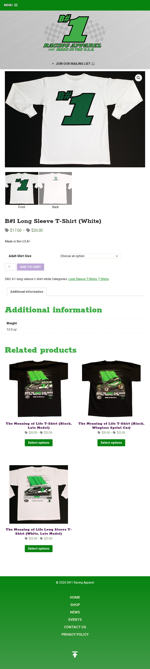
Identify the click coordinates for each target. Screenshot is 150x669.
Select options (38, 443)
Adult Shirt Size (20, 256)
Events (75, 620)
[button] (11, 5)
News (75, 612)
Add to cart (30, 267)
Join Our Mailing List (73, 64)
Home (75, 597)
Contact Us (75, 627)
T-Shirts (103, 279)
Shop (75, 605)
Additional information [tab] (26, 292)
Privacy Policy (75, 634)
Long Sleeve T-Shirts (82, 279)
